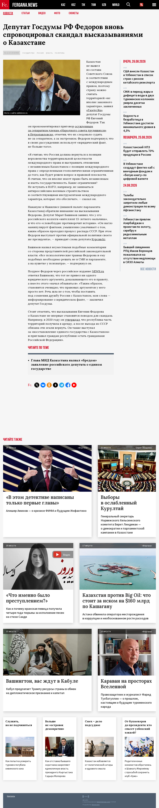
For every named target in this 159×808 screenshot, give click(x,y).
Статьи (26, 13)
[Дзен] (55, 385)
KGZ (73, 5)
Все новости (148, 269)
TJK (83, 5)
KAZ (63, 5)
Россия (40, 53)
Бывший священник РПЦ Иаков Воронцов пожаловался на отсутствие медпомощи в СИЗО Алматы (139, 254)
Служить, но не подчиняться (18, 723)
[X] (36, 385)
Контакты (11, 796)
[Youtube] (74, 385)
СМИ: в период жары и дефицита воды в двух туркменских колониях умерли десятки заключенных (138, 99)
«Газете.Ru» (94, 110)
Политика (59, 53)
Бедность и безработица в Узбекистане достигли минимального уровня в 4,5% (139, 123)
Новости (8, 13)
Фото (57, 13)
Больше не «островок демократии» (54, 725)
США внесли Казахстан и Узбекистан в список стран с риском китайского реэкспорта (139, 76)
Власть (49, 53)
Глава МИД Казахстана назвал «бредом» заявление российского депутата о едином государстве (66, 364)
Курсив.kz (98, 239)
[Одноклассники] (49, 385)
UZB (104, 5)
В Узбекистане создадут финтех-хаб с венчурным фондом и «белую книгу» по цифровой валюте (139, 171)
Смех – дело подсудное (93, 723)
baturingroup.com (103, 802)
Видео (42, 13)
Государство (28, 53)
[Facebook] (67, 385)
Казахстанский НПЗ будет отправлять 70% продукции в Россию (138, 150)
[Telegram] (61, 385)
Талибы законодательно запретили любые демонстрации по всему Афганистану (139, 202)
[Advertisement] (79, 414)
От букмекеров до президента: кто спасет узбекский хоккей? (138, 727)
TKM (93, 5)
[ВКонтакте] (43, 385)
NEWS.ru (98, 271)
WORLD (115, 5)
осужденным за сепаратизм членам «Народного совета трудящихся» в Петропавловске (67, 130)
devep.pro (96, 805)
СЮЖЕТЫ (74, 13)
